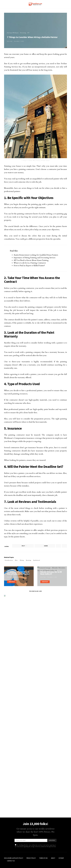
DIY (28, 32)
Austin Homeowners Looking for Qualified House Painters (36, 255)
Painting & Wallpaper (13, 32)
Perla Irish (9, 41)
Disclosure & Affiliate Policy (13, 858)
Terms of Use (43, 858)
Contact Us (11, 861)
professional (37, 560)
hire (17, 560)
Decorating (23, 32)
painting (29, 560)
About (53, 858)
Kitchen (42, 570)
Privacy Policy (31, 858)
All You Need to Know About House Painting (31, 260)
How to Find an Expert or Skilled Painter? (29, 265)
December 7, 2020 (19, 41)
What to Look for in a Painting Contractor (30, 263)
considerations (9, 560)
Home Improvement (12, 570)
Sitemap (61, 858)
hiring (22, 560)
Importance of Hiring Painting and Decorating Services (34, 257)
